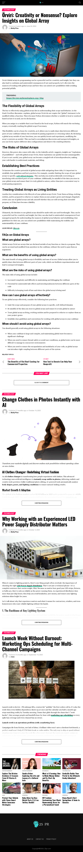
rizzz (12, 657)
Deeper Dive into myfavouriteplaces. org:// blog (24, 98)
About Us (30, 839)
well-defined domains (24, 176)
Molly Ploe (14, 28)
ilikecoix (16, 228)
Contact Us (40, 839)
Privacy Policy (51, 839)
